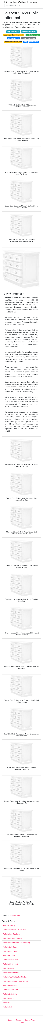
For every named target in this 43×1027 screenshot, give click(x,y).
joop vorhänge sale (28, 38)
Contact (18, 1020)
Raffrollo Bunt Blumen (10, 951)
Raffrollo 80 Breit (9, 955)
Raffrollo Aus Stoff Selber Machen (15, 977)
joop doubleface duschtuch (13, 35)
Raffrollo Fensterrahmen (11, 972)
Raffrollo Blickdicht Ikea (11, 960)
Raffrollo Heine (8, 1007)
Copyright (21, 1022)
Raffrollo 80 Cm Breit (10, 964)
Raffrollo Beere (8, 998)
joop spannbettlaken (31, 42)
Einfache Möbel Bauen (20, 2)
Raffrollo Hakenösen (10, 985)
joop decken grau (13, 31)
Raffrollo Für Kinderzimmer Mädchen (16, 981)
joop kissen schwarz (28, 31)
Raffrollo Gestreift (9, 968)
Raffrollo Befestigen (10, 947)
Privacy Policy (30, 1020)
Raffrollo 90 (7, 1002)
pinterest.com (15, 915)
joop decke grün (13, 38)
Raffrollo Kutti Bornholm (11, 934)
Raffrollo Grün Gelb (10, 994)
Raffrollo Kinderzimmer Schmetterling (16, 942)
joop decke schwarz (32, 35)
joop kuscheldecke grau (13, 42)
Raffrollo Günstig (9, 925)
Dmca (10, 1020)
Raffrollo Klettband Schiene (12, 938)
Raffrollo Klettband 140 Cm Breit (14, 930)
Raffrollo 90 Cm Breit (10, 990)
